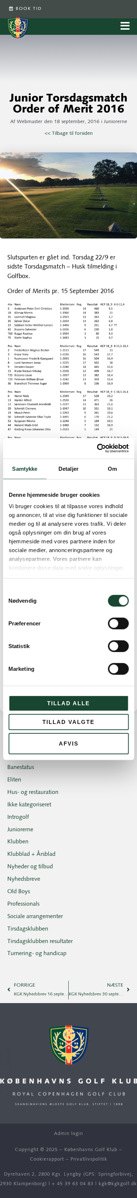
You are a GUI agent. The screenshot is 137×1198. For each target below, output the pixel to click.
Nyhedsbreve (23, 879)
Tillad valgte (68, 722)
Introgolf (18, 817)
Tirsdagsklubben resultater (40, 941)
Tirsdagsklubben (27, 929)
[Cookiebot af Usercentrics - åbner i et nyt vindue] (97, 448)
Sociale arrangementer (35, 917)
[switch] (118, 623)
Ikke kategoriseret (29, 805)
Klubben (17, 842)
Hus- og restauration (32, 792)
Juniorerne (115, 122)
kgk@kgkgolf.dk (118, 1184)
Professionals (23, 904)
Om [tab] (112, 468)
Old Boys (18, 892)
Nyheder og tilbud (30, 867)
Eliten (14, 780)
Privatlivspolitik (89, 1159)
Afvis (69, 743)
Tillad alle (68, 703)
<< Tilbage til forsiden (69, 133)
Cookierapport (47, 1159)
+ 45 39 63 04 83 (73, 1184)
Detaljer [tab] (68, 468)
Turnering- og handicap (36, 954)
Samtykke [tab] (24, 468)
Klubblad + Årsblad (31, 854)
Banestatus (20, 767)
